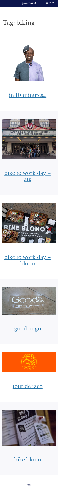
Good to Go (27, 329)
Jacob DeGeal (29, 3)
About (29, 485)
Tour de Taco (28, 386)
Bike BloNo (27, 460)
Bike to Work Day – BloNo (27, 260)
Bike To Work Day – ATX (27, 176)
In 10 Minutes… (27, 95)
